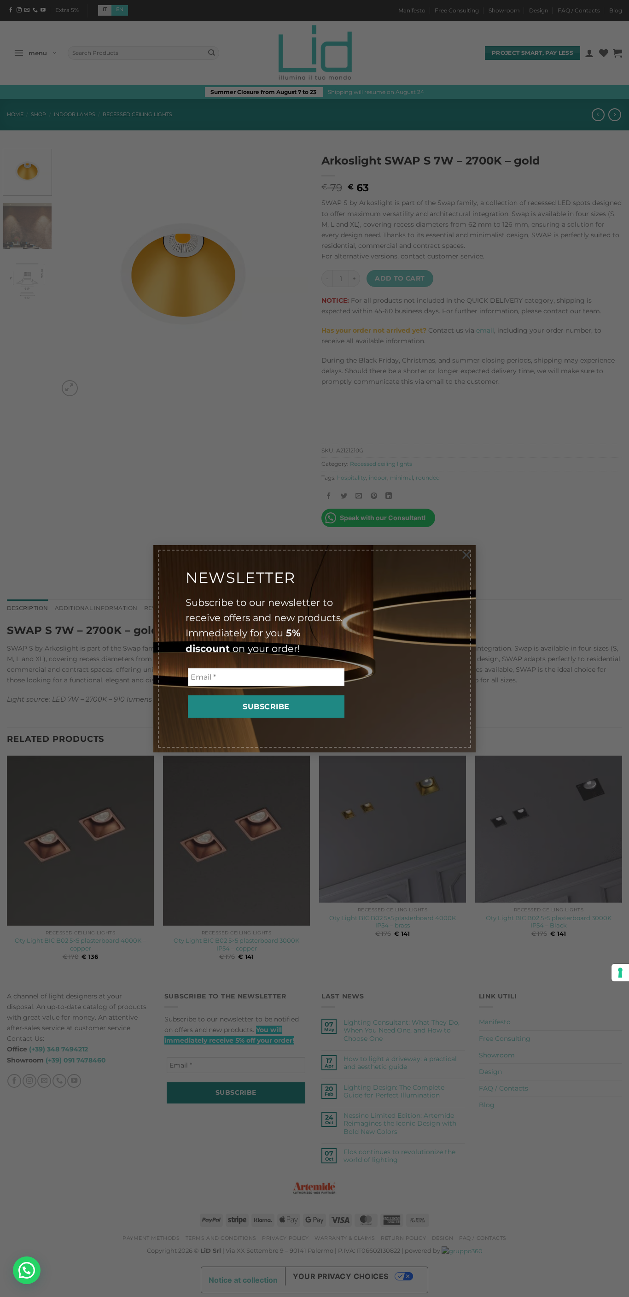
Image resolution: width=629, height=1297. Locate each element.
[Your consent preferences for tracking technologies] (620, 972)
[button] (27, 1270)
